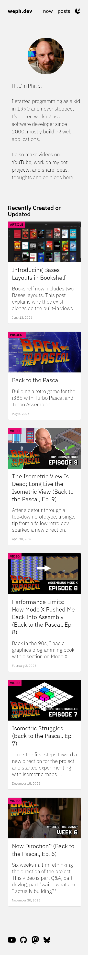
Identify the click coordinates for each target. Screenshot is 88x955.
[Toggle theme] (77, 11)
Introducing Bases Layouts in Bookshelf (39, 273)
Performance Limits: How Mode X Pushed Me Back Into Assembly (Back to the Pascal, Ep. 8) (43, 617)
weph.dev (20, 11)
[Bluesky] (47, 940)
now (48, 11)
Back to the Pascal (36, 380)
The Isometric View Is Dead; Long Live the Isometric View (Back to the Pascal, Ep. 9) (43, 488)
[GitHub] (23, 940)
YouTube (21, 162)
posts (64, 11)
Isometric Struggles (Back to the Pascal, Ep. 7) (42, 735)
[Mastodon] (35, 940)
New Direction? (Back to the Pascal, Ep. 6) (43, 849)
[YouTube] (12, 940)
